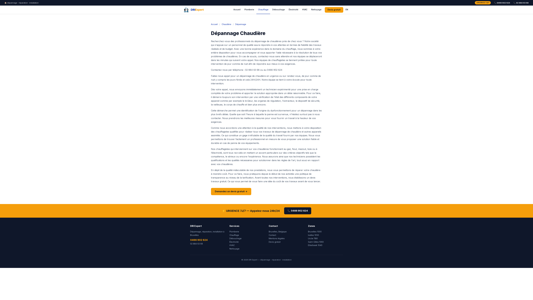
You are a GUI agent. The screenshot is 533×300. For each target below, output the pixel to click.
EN (346, 9)
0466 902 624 (199, 239)
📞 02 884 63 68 (521, 3)
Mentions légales (277, 238)
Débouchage (278, 9)
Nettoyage (316, 9)
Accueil (237, 9)
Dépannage (240, 24)
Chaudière (226, 24)
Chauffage (263, 9)
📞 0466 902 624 (502, 3)
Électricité (293, 9)
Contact (272, 235)
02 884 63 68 (196, 243)
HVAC (304, 9)
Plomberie (249, 9)
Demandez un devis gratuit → (231, 191)
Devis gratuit (334, 9)
